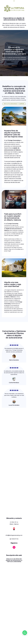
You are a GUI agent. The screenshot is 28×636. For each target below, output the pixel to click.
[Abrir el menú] (14, 1)
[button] (24, 632)
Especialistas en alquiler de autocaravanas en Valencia (14, 19)
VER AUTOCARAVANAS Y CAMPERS (14, 104)
